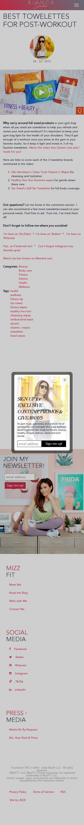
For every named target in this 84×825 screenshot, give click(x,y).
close (64, 379)
